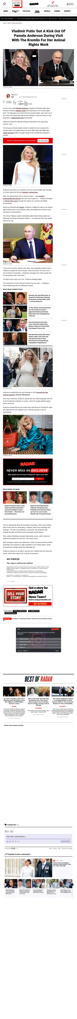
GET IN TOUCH (40, 604)
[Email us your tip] (17, 7)
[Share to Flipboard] (20, 101)
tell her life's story (11, 201)
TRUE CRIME (37, 11)
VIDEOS (57, 11)
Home (4, 23)
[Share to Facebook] (9, 101)
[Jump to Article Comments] (4, 101)
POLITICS (26, 11)
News (8, 23)
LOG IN (71, 4)
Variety (21, 207)
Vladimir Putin (34, 611)
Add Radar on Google (26, 103)
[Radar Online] (34, 4)
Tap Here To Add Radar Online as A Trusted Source (21, 140)
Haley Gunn (15, 94)
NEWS (6, 11)
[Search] (4, 4)
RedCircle (13, 581)
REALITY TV (15, 11)
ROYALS (47, 11)
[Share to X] (14, 101)
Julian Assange (10, 613)
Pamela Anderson (17, 23)
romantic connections (30, 192)
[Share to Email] (26, 101)
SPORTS (67, 11)
